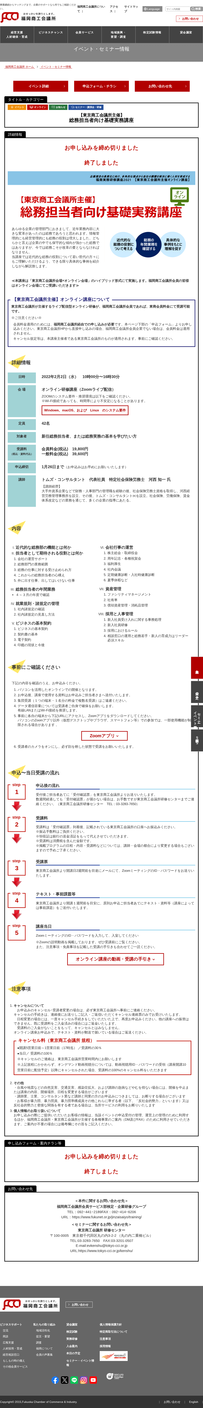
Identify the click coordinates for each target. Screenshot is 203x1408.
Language (153, 9)
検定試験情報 (152, 32)
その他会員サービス (15, 1366)
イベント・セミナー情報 (56, 66)
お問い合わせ (190, 18)
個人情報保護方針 (111, 1324)
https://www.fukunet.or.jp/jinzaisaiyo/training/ (107, 1217)
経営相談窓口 (11, 1354)
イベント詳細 (39, 86)
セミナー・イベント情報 (197, 716)
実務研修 (72, 1338)
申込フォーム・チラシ (99, 86)
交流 (5, 1330)
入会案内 (197, 668)
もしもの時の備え (14, 1360)
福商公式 (197, 740)
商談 (5, 1336)
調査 (39, 1342)
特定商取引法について (113, 1331)
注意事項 (105, 1338)
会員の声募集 (44, 1354)
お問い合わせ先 (160, 86)
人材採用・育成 (12, 1348)
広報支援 (8, 1342)
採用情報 (105, 1346)
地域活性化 (43, 1330)
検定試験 (72, 1331)
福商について (44, 1348)
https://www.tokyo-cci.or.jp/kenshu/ (105, 1251)
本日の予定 (197, 692)
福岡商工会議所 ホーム (19, 66)
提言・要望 (43, 1336)
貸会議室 (186, 32)
